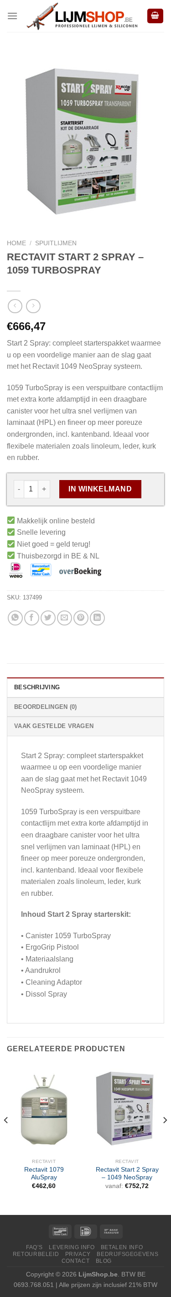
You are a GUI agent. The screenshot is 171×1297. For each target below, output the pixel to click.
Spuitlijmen (56, 243)
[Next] (164, 1138)
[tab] (85, 687)
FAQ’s (34, 1247)
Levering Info (71, 1247)
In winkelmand (100, 489)
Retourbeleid (36, 1254)
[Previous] (6, 1138)
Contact (75, 1261)
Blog (104, 1261)
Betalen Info (122, 1247)
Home (16, 243)
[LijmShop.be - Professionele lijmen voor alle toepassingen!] (82, 16)
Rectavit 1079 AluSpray (44, 1173)
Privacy (78, 1254)
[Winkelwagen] (155, 16)
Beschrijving (37, 687)
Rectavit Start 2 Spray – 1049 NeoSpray (127, 1173)
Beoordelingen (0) (45, 706)
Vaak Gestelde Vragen (53, 726)
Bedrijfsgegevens (127, 1254)
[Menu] (12, 16)
